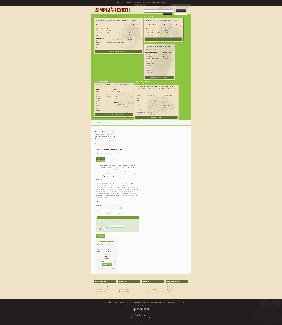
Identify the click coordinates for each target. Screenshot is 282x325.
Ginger (98, 100)
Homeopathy (149, 30)
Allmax (138, 97)
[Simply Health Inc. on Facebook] (138, 309)
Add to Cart (107, 264)
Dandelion (99, 96)
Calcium (109, 27)
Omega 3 (129, 30)
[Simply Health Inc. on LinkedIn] (144, 309)
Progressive (165, 97)
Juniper (98, 103)
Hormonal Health (150, 68)
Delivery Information (102, 289)
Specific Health (149, 43)
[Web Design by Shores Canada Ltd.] (141, 321)
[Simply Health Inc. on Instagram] (148, 309)
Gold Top (139, 109)
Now (148, 107)
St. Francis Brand (120, 106)
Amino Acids (110, 37)
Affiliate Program (124, 289)
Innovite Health (141, 112)
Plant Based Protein (132, 35)
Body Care (166, 54)
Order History (171, 287)
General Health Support (153, 25)
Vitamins (98, 25)
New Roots (150, 105)
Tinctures (117, 102)
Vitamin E (99, 34)
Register (137, 5)
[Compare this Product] (110, 241)
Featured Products (149, 289)
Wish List (170, 289)
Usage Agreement (101, 291)
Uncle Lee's (119, 96)
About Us (98, 285)
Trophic (164, 107)
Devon (174, 5)
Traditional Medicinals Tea (123, 94)
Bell (138, 102)
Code (116, 221)
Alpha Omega (140, 98)
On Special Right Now (150, 291)
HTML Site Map (131, 305)
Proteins (129, 41)
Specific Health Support (153, 52)
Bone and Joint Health (152, 58)
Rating (98, 214)
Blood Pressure (150, 54)
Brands (145, 285)
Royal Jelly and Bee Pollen (172, 34)
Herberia (139, 111)
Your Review (99, 209)
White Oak (110, 98)
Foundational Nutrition (101, 17)
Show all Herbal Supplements (114, 114)
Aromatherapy (169, 27)
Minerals (109, 25)
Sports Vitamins (100, 47)
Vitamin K (99, 35)
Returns (121, 287)
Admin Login (152, 305)
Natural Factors (151, 100)
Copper (109, 30)
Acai (97, 91)
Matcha (118, 91)
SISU (163, 100)
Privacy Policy (99, 294)
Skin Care (165, 60)
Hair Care (165, 56)
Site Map (122, 294)
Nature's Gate (151, 102)
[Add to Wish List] (103, 241)
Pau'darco (110, 91)
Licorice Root (99, 107)
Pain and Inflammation (152, 34)
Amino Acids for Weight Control (115, 42)
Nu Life (149, 109)
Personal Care (166, 52)
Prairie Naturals (151, 114)
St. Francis (164, 102)
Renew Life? (165, 98)
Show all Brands (156, 117)
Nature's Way (151, 104)
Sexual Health (150, 70)
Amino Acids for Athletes (113, 40)
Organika (150, 111)
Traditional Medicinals (168, 105)
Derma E (139, 104)
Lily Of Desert (151, 95)
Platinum (149, 112)
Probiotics (129, 39)
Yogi (117, 98)
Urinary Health (150, 72)
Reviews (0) (100, 161)
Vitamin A (99, 27)
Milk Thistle (99, 108)
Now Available (148, 287)
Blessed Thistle (100, 93)
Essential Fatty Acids (132, 25)
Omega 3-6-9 (130, 34)
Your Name (99, 205)
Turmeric (109, 94)
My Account (171, 285)
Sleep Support (150, 35)
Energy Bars (168, 28)
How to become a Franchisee (105, 287)
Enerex (138, 105)
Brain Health (149, 60)
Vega (163, 109)
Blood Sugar (149, 56)
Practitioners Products (142, 81)
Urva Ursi (109, 96)
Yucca (109, 101)
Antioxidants (149, 27)
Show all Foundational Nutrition (118, 51)
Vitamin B (99, 28)
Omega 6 (129, 32)
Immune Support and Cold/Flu (154, 32)
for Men (98, 42)
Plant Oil (129, 37)
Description (100, 158)
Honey (166, 32)
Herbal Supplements (101, 81)
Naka (148, 98)
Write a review (110, 268)
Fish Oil (128, 27)
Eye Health (149, 65)
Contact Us (122, 285)
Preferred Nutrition (167, 95)
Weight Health (150, 74)
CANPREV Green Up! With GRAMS (106, 123)
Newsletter (170, 291)
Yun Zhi (109, 103)
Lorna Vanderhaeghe (153, 97)
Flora (138, 107)
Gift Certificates (124, 291)
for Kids (98, 40)
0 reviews (102, 268)
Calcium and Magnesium (114, 28)
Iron (108, 32)
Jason (138, 114)
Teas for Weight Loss (121, 93)
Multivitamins (99, 38)
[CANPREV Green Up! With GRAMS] (108, 153)
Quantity (101, 261)
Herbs (97, 89)
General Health (149, 17)
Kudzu (98, 105)
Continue (100, 236)
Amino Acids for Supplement (115, 39)
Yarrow (109, 100)
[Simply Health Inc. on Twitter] (141, 309)
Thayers (164, 104)
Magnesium (110, 34)
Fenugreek (99, 98)
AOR (138, 100)
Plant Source (99, 46)
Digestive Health (150, 63)
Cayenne (98, 94)
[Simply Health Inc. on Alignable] (134, 309)
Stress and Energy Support (172, 25)
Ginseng (167, 30)
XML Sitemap (142, 305)
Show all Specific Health (159, 77)
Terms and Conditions (102, 296)
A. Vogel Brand (120, 104)
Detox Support (150, 28)
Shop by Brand (140, 83)
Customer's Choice (149, 294)
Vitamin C (99, 30)
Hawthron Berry (100, 101)
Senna (109, 93)
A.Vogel (139, 95)
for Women (99, 44)
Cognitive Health (150, 61)
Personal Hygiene (168, 58)
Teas (115, 89)
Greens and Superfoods (133, 28)
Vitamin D (99, 32)
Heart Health (149, 67)
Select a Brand (140, 93)
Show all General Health (163, 39)
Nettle (98, 110)
